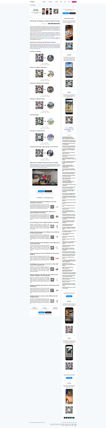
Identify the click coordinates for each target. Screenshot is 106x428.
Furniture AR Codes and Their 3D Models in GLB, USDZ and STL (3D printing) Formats (45, 243)
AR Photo (49, 47)
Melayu (61, 424)
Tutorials (73, 129)
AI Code (34, 48)
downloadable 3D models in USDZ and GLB (53, 44)
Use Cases (50, 1)
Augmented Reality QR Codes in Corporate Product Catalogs (69, 288)
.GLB (47, 64)
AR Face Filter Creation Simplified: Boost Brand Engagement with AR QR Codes (68, 194)
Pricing (56, 1)
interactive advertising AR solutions (46, 35)
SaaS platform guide (50, 45)
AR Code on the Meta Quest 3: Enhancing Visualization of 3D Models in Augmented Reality (68, 228)
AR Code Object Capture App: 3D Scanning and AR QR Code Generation (69, 231)
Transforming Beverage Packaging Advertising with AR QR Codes (67, 225)
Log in (69, 1)
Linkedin (55, 23)
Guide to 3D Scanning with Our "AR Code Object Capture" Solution (68, 178)
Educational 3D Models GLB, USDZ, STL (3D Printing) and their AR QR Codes (44, 286)
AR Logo (52, 47)
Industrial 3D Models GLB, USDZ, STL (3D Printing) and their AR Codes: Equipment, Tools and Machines (44, 275)
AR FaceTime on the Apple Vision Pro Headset (68, 258)
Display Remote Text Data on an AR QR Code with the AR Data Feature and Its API (69, 215)
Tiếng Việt (75, 425)
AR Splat (43, 47)
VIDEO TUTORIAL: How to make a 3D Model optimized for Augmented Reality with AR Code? (68, 249)
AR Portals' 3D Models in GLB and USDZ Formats (45, 21)
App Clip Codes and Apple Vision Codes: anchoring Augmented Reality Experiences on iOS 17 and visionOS (69, 260)
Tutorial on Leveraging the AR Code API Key (68, 206)
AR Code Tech (71, 127)
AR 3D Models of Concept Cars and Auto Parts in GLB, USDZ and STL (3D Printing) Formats (44, 264)
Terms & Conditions (64, 422)
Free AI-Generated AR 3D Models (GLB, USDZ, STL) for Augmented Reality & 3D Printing (43, 212)
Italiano (54, 424)
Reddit (59, 23)
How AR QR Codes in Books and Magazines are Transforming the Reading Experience (68, 264)
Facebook (52, 23)
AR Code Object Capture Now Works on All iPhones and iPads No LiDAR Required (69, 173)
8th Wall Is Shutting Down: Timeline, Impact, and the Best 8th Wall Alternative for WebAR (69, 162)
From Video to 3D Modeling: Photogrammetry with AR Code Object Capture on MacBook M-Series (68, 181)
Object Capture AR (39, 47)
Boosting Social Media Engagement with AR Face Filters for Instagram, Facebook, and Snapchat (68, 218)
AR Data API (56, 47)
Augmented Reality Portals (50, 26)
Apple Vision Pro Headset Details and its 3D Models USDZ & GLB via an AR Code (68, 255)
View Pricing (48, 312)
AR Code (32, 1)
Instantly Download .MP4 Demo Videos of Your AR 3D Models (68, 144)
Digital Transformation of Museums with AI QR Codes (69, 200)
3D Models (43, 23)
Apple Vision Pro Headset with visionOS (44, 164)
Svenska (66, 425)
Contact (75, 422)
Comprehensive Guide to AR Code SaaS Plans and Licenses (68, 208)
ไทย (68, 425)
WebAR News (69, 131)
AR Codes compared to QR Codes (49, 38)
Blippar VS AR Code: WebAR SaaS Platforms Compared (67, 268)
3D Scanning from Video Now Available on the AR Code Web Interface (69, 176)
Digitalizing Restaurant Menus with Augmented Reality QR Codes (67, 270)
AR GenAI (69, 54)
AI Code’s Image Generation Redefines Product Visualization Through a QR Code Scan (68, 169)
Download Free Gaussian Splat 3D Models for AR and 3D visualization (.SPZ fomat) (43, 202)
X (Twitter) (49, 23)
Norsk (64, 424)
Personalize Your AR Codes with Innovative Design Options (69, 185)
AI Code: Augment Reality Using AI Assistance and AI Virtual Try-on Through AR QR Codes (68, 211)
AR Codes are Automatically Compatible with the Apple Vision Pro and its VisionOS (69, 252)
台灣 (72, 425)
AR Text (46, 47)
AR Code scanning (40, 33)
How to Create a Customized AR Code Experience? (68, 237)
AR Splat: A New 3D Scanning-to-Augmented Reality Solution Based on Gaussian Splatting (68, 166)
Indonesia (51, 424)
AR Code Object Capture (69, 18)
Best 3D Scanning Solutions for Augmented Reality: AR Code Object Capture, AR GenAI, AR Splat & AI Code (68, 137)
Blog (61, 1)
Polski (69, 424)
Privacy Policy (69, 422)
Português (72, 424)
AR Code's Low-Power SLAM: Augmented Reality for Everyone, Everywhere (69, 188)
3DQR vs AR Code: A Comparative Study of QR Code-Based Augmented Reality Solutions (69, 242)
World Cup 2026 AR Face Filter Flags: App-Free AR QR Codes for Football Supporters (69, 141)
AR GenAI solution (50, 30)
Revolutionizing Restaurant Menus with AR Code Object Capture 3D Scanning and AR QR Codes (69, 197)
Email (57, 23)
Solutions (44, 1)
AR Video (38, 48)
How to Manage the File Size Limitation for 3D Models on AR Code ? (68, 246)
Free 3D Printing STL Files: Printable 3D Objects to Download (44, 222)
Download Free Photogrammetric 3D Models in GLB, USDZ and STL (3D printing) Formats (44, 232)
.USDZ (49, 64)
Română (75, 424)
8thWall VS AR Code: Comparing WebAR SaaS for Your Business (68, 279)
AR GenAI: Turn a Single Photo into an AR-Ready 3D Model (69, 156)
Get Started (74, 1)
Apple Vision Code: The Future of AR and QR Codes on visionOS (68, 281)
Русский (63, 425)
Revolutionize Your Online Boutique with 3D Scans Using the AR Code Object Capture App (68, 190)
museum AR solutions (36, 35)
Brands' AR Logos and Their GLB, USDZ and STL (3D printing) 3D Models (44, 254)
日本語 (57, 424)
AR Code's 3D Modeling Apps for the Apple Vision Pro (69, 203)
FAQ (65, 1)
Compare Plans (48, 191)
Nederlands (66, 424)
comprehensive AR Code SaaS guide (48, 36)
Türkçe (70, 425)
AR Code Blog (32, 5)
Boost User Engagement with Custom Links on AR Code (68, 234)
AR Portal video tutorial (46, 37)
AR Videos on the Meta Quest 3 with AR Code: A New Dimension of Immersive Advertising (68, 221)
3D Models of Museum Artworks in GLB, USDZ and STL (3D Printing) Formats (43, 296)
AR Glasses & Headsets (67, 129)
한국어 (59, 424)
